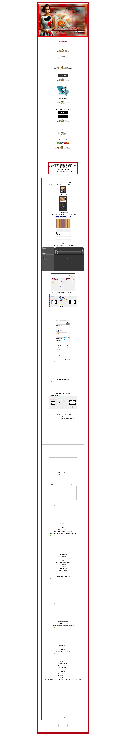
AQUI (66, 98)
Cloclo (63, 129)
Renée (63, 127)
